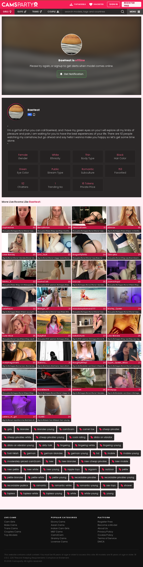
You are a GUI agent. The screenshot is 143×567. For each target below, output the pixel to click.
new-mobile (121, 461)
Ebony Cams (58, 522)
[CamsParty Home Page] (20, 4)
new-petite (13, 469)
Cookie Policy (105, 535)
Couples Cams (12, 532)
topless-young (54, 493)
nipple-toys (73, 469)
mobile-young (131, 453)
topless (11, 493)
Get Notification (73, 74)
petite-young (59, 477)
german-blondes (53, 453)
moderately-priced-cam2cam (24, 461)
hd (97, 453)
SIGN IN (113, 4)
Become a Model (107, 525)
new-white (32, 469)
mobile (111, 453)
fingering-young (112, 445)
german (31, 453)
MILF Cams (57, 532)
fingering (65, 445)
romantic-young (89, 485)
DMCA (101, 541)
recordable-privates (85, 477)
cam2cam (68, 429)
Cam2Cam (57, 535)
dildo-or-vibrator (103, 437)
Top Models (10, 535)
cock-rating (79, 437)
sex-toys (111, 485)
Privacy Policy (105, 532)
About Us (103, 528)
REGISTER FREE (129, 4)
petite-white (37, 477)
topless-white (30, 493)
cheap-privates (111, 429)
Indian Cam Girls (60, 528)
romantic (41, 485)
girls (9, 429)
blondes (24, 429)
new (51, 461)
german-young (79, 453)
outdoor (109, 469)
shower (128, 485)
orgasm (92, 469)
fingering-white (86, 445)
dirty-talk (47, 445)
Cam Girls (9, 522)
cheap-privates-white (19, 437)
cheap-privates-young (51, 437)
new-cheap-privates (95, 461)
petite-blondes (15, 477)
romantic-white (63, 485)
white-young (91, 493)
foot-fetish (12, 453)
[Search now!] (122, 12)
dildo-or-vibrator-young (20, 445)
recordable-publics (17, 485)
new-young (53, 469)
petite (125, 469)
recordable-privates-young (119, 477)
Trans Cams (11, 528)
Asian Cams (58, 525)
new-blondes (69, 461)
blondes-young (45, 429)
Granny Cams (58, 538)
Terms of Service (107, 538)
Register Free (105, 522)
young (110, 493)
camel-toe (88, 429)
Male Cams (10, 525)
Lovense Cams (59, 541)
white (73, 493)
